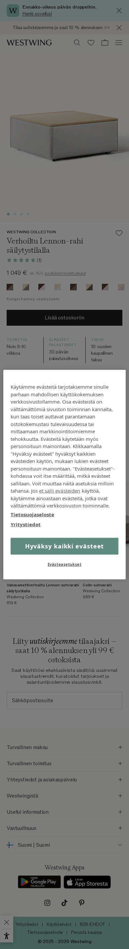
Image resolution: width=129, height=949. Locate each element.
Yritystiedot (26, 524)
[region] (64, 474)
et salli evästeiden (59, 490)
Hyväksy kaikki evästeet (64, 546)
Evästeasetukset (65, 564)
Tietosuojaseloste (32, 514)
